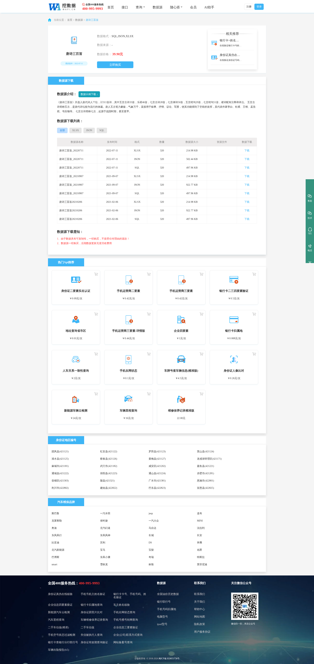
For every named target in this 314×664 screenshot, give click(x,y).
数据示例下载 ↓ (89, 94)
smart (54, 564)
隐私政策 (199, 624)
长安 (199, 535)
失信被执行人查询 (91, 634)
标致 (151, 564)
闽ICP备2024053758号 (169, 658)
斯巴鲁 (55, 513)
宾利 (102, 542)
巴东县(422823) (157, 488)
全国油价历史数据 (168, 594)
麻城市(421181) (60, 466)
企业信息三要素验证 (125, 627)
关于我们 (199, 601)
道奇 (199, 513)
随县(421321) (107, 480)
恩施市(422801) (205, 480)
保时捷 (104, 520)
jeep (151, 513)
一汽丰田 (105, 513)
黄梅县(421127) (157, 458)
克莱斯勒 (57, 520)
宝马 (102, 550)
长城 (151, 535)
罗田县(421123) (157, 451)
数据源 (157, 7)
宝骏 (151, 550)
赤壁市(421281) (205, 473)
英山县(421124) (205, 451)
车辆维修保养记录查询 (94, 619)
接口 (125, 7)
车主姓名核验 (121, 604)
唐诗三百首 (92, 20)
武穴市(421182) (108, 466)
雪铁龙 (104, 564)
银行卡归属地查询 (91, 604)
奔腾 (199, 542)
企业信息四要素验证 (60, 604)
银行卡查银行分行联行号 (63, 642)
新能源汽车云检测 (59, 612)
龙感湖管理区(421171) (209, 458)
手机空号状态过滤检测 (61, 634)
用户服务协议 (202, 631)
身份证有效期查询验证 (94, 642)
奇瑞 (151, 557)
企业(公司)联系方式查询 (127, 634)
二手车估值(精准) (58, 627)
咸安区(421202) (157, 466)
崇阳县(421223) (108, 473)
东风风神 (105, 535)
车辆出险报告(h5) (58, 649)
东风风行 (57, 535)
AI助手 (209, 7)
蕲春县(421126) (108, 458)
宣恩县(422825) (205, 488)
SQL (101, 130)
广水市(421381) (157, 480)
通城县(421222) (60, 473)
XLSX (75, 130)
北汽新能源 (58, 550)
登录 (259, 6)
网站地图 (199, 616)
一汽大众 (154, 520)
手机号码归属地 (166, 609)
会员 (193, 7)
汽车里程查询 (56, 619)
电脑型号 (162, 616)
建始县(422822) (108, 488)
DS (150, 542)
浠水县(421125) (60, 458)
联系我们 (199, 594)
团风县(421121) (60, 451)
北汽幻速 (105, 528)
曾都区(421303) (60, 480)
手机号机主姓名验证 (93, 594)
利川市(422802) (60, 488)
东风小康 (105, 557)
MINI (200, 520)
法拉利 (201, 528)
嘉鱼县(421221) (205, 466)
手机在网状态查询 (124, 612)
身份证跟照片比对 (91, 612)
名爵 (199, 550)
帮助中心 (199, 609)
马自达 (152, 528)
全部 (62, 130)
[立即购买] (96, 274)
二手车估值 (87, 627)
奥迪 (54, 528)
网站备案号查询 (122, 642)
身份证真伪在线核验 (60, 594)
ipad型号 (162, 624)
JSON (89, 130)
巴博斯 (55, 557)
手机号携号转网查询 (125, 619)
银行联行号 (164, 601)
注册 (248, 6)
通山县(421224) (157, 473)
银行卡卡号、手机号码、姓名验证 (129, 596)
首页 (110, 7)
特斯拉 (201, 557)
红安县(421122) (108, 451)
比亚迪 (55, 542)
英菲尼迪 (202, 564)
